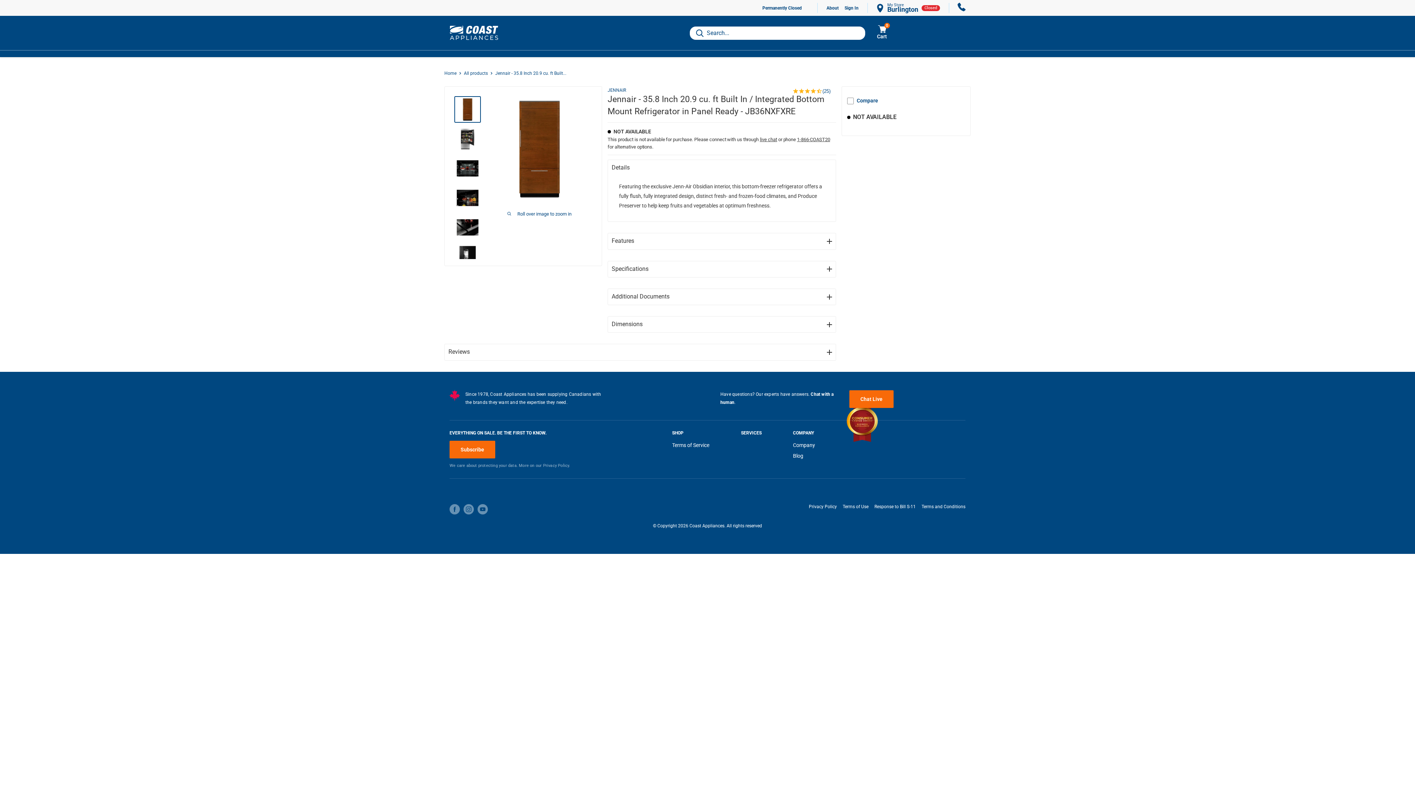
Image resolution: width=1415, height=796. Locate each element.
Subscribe (472, 450)
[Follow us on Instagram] (469, 509)
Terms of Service (690, 445)
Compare (867, 101)
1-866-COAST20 (813, 139)
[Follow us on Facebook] (455, 509)
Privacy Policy (823, 506)
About (833, 8)
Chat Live (871, 399)
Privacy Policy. (556, 465)
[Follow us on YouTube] (483, 509)
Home (450, 73)
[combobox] (777, 33)
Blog (798, 456)
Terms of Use (856, 506)
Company (804, 445)
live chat (768, 139)
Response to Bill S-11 (895, 506)
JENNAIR (617, 90)
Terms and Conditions (943, 506)
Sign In (852, 8)
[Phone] (961, 8)
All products (476, 73)
